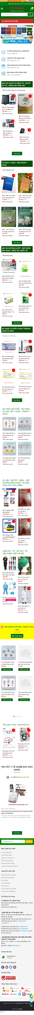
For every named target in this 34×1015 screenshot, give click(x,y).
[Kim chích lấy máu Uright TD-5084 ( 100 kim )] (8, 299)
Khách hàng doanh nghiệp (8, 875)
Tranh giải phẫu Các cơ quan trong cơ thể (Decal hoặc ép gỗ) (24, 460)
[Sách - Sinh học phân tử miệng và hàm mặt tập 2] (25, 217)
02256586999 (22, 921)
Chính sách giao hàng (7, 860)
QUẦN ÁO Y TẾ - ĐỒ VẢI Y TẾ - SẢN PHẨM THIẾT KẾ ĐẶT (15, 552)
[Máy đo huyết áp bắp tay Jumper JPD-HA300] (25, 101)
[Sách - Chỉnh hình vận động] (24, 497)
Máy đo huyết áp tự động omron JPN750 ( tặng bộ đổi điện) (8, 118)
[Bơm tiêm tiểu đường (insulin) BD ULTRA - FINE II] (8, 346)
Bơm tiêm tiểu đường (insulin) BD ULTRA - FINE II (8, 359)
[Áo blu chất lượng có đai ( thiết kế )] (9, 595)
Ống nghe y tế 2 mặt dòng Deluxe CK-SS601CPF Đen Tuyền (9, 746)
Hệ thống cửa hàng (28, 3)
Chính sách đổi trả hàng (7, 863)
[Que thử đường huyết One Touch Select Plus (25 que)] (25, 269)
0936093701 (11, 956)
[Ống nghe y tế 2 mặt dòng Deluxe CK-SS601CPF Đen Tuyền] (9, 734)
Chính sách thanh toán (7, 858)
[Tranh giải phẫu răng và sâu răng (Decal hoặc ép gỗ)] (9, 424)
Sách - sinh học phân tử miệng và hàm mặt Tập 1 (8, 231)
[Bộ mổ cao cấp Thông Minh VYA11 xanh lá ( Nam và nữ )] (24, 598)
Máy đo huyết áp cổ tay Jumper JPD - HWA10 (25, 140)
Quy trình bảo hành (6, 855)
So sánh (2, 1012)
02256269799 (16, 945)
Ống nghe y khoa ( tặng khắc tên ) (16, 724)
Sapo (20, 1009)
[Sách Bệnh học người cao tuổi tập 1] (9, 527)
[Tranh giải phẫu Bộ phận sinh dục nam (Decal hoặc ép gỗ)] (11, 652)
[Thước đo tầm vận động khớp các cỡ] (24, 524)
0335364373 (25, 931)
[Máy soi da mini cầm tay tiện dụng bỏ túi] (25, 346)
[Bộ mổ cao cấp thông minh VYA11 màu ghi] (24, 566)
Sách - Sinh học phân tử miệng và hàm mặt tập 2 (25, 231)
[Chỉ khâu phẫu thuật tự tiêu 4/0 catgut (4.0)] (25, 376)
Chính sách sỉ (5, 886)
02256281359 (23, 926)
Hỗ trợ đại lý (4, 880)
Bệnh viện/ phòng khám (8, 877)
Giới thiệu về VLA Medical (8, 891)
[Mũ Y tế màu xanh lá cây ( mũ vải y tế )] (9, 566)
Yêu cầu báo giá (5, 883)
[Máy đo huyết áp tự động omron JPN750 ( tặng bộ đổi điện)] (8, 104)
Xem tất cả (17, 153)
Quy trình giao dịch (6, 852)
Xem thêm (17, 833)
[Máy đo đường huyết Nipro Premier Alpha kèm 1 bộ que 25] (8, 266)
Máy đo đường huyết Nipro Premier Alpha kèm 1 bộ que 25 (8, 278)
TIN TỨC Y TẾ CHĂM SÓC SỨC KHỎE (17, 768)
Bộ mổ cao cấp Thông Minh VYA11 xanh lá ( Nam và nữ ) (24, 613)
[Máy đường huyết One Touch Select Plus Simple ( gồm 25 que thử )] (25, 298)
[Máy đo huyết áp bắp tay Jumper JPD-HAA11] (8, 131)
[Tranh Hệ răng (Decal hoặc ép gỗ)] (9, 448)
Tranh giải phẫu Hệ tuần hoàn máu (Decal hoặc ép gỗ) (24, 435)
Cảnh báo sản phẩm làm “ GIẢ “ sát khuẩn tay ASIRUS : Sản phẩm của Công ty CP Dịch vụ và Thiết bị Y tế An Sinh (16, 801)
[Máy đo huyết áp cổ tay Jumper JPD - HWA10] (25, 129)
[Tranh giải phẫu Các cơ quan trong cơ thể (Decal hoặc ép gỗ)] (24, 448)
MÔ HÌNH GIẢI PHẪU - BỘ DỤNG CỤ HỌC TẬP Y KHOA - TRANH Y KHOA (16, 411)
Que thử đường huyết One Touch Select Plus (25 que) (25, 283)
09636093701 (5, 923)
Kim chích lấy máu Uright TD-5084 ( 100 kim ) (8, 312)
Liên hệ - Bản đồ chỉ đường (8, 888)
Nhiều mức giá (10, 669)
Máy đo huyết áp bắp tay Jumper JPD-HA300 (25, 113)
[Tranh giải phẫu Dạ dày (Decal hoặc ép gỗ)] (11, 683)
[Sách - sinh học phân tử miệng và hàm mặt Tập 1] (8, 217)
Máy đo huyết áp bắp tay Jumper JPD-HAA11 (7, 139)
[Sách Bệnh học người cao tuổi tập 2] (9, 497)
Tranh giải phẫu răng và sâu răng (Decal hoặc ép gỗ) (9, 435)
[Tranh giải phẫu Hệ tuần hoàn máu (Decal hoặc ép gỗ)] (24, 424)
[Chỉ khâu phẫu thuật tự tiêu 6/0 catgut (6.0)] (8, 376)
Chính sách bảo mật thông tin (9, 866)
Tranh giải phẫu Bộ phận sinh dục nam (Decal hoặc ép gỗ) (11, 664)
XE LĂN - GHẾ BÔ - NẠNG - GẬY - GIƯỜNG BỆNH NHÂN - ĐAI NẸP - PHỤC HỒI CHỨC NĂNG (17, 482)
